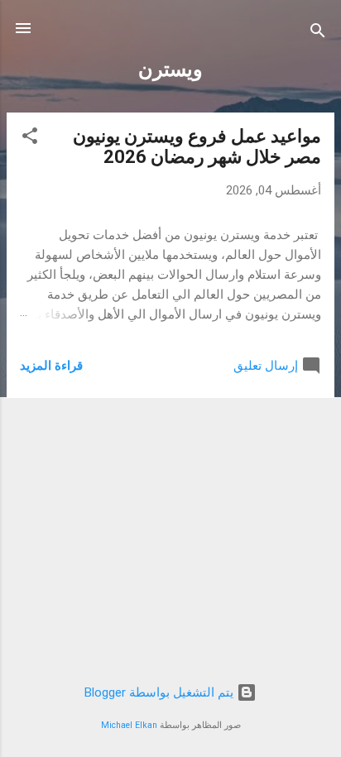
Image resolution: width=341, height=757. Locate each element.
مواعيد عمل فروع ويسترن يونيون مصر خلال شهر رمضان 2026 (197, 146)
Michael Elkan (129, 725)
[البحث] (318, 33)
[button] (30, 138)
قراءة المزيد (51, 365)
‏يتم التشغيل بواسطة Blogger (160, 692)
